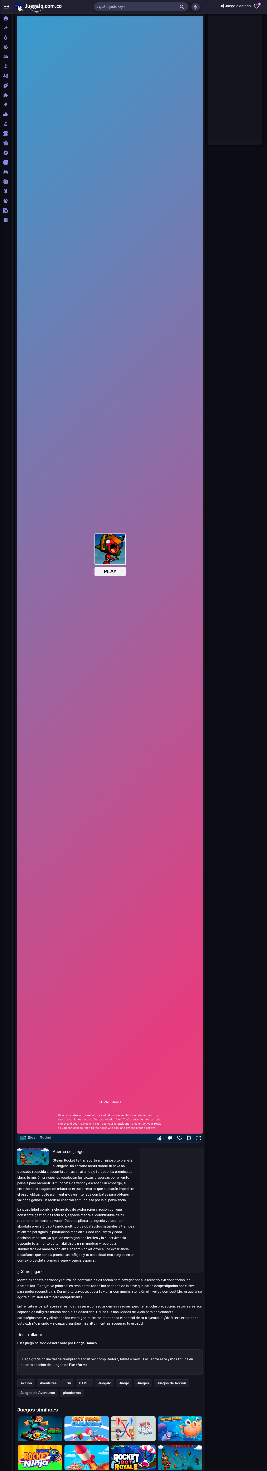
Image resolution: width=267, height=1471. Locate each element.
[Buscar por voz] (195, 6)
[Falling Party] (40, 1428)
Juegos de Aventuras (37, 1393)
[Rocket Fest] (86, 1457)
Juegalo (104, 1383)
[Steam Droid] (180, 1457)
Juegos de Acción (171, 1383)
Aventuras (48, 1383)
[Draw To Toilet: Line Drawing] (133, 1428)
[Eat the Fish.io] (180, 1428)
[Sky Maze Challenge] (86, 1428)
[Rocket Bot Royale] (133, 1457)
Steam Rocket (39, 1137)
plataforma (72, 1393)
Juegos (143, 1383)
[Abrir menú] (6, 6)
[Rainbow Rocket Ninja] (40, 1457)
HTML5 (84, 1383)
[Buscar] (182, 7)
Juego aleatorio (237, 6)
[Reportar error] (189, 1138)
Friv (67, 1383)
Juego (124, 1383)
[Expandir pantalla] (199, 1138)
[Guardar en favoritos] (179, 1138)
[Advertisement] (171, 1210)
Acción (26, 1383)
